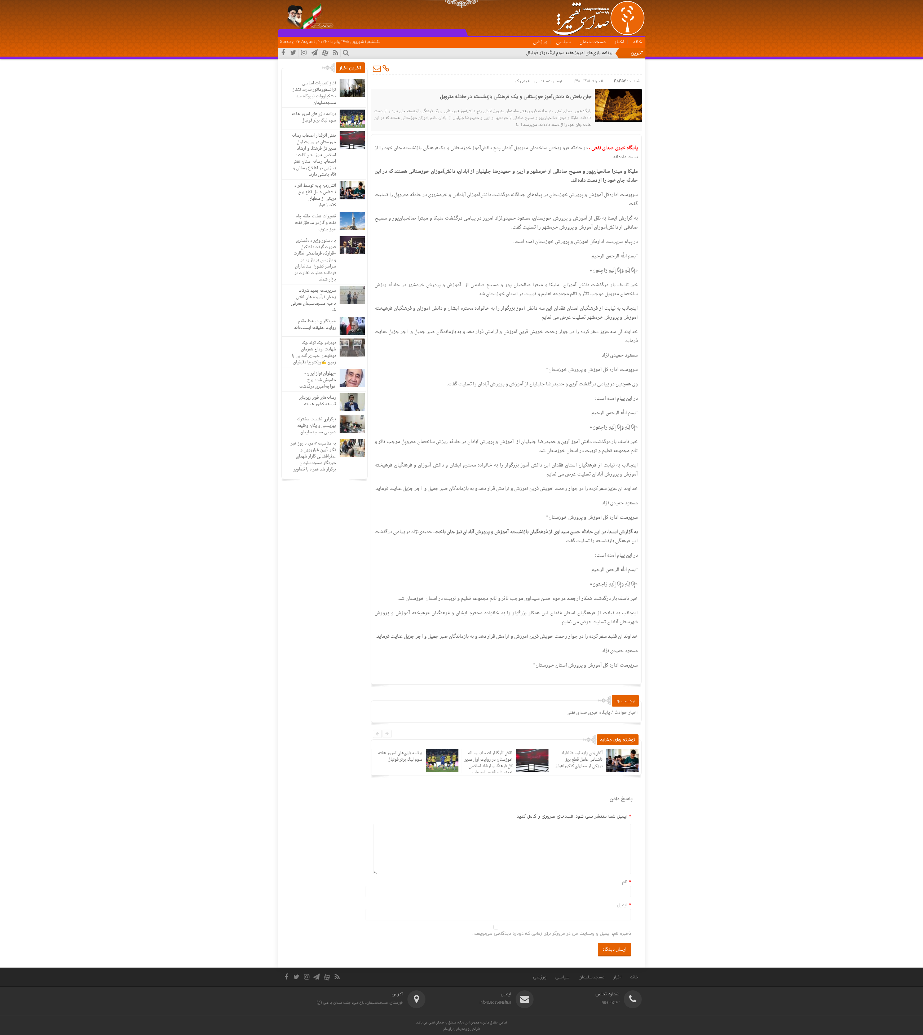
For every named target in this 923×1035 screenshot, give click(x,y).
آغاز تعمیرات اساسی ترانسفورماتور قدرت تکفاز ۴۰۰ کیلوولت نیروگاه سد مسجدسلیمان (314, 93)
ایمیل (622, 905)
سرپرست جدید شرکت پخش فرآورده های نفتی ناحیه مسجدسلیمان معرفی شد (313, 300)
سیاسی (563, 42)
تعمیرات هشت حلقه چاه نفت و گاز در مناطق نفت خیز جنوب (315, 223)
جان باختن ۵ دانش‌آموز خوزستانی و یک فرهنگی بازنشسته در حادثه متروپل (515, 97)
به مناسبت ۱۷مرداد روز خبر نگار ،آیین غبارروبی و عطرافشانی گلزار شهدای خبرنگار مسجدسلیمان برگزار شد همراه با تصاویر (313, 456)
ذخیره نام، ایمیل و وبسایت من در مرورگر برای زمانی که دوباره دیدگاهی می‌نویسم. (551, 933)
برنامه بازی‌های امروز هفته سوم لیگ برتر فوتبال (569, 53)
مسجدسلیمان (592, 42)
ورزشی (540, 42)
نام (624, 882)
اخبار (619, 42)
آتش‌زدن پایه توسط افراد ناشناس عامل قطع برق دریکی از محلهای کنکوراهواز (578, 759)
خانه (637, 42)
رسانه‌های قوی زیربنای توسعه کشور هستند (317, 401)
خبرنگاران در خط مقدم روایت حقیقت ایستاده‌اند (315, 325)
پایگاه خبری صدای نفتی (588, 713)
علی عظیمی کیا (526, 81)
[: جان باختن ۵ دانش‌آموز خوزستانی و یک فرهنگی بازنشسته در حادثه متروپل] (377, 68)
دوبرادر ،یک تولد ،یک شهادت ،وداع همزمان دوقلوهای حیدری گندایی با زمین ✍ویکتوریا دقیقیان (314, 352)
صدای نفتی (436, 1022)
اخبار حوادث (625, 713)
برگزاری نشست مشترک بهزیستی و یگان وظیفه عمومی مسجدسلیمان (316, 426)
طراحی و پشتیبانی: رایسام (461, 1029)
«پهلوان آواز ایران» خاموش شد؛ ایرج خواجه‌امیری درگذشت (317, 380)
